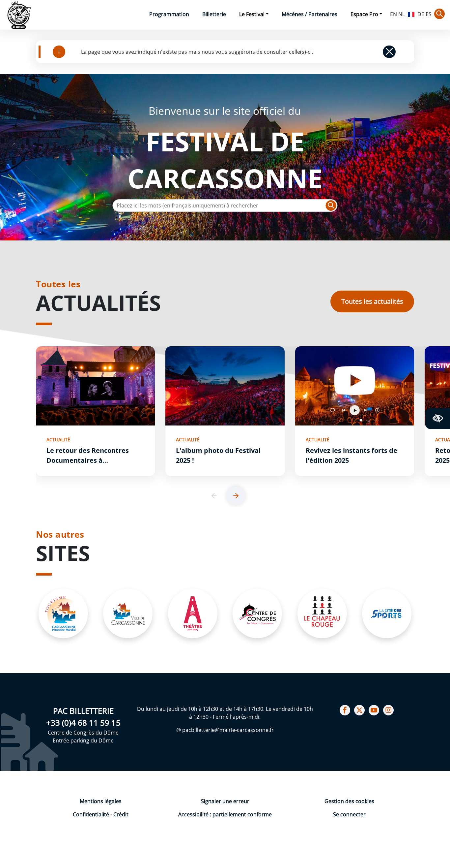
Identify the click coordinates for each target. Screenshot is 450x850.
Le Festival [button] (252, 14)
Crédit (120, 814)
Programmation (169, 14)
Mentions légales (101, 801)
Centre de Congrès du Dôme (83, 732)
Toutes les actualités (372, 301)
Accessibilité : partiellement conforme (225, 814)
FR (411, 13)
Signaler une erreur (225, 801)
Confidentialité (91, 814)
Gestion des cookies (349, 801)
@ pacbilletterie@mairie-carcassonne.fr (225, 730)
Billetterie (214, 14)
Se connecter (349, 814)
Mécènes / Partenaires (309, 14)
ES (429, 14)
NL (401, 14)
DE (420, 14)
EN (393, 14)
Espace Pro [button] (364, 14)
